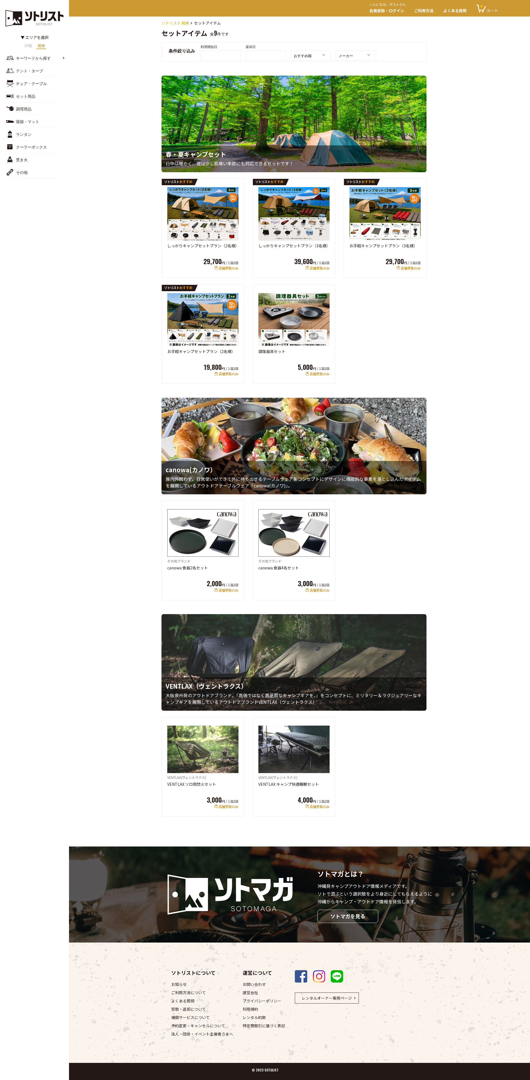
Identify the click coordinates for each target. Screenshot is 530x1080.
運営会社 (250, 992)
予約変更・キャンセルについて (198, 1025)
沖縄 (28, 46)
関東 (41, 46)
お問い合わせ (254, 984)
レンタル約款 (254, 1017)
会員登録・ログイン (387, 8)
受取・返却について (188, 1009)
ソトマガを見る (347, 916)
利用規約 (250, 1009)
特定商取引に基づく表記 (264, 1025)
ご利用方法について (188, 992)
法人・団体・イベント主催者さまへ (202, 1034)
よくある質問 (455, 10)
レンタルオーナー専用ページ (327, 998)
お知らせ (179, 984)
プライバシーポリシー (262, 1001)
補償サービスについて (190, 1017)
